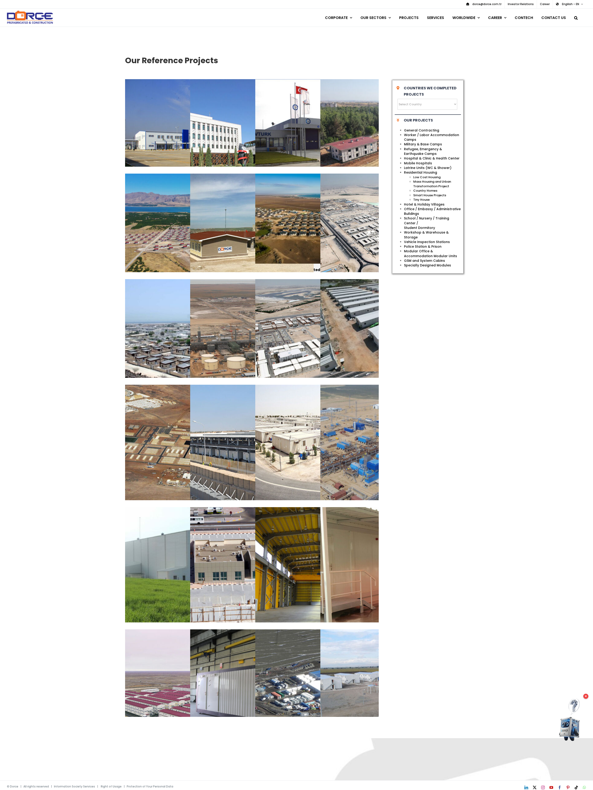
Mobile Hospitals (418, 163)
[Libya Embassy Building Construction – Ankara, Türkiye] (252, 141)
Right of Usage (111, 786)
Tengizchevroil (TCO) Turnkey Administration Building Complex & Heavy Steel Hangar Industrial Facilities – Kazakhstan (245, 341)
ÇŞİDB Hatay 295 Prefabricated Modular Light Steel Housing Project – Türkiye (310, 218)
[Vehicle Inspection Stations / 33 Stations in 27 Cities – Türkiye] (317, 141)
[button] (576, 17)
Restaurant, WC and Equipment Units (245, 691)
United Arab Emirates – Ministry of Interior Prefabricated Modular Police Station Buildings (245, 569)
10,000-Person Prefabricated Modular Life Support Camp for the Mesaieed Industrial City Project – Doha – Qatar (310, 446)
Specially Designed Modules (427, 265)
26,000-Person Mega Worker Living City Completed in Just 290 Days (375, 235)
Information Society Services (74, 786)
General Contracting (421, 130)
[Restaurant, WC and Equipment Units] (252, 691)
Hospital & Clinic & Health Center (432, 158)
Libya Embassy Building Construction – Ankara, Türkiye (245, 141)
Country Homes (425, 190)
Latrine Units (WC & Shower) (427, 167)
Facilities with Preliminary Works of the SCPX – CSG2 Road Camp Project (310, 691)
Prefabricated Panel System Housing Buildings (375, 141)
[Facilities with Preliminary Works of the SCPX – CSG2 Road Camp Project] (317, 691)
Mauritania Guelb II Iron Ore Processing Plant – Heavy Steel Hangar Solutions (310, 569)
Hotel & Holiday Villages (424, 204)
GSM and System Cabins (424, 260)
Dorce (14, 786)
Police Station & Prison (423, 246)
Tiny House (421, 199)
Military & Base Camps (423, 144)
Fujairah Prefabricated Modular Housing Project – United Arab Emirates (180, 341)
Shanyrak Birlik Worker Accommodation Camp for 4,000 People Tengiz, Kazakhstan (180, 691)
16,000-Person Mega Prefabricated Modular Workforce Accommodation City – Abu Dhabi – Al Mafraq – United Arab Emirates (310, 341)
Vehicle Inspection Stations (427, 242)
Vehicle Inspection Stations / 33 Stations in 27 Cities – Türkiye (310, 141)
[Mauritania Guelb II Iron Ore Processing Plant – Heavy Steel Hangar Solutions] (317, 569)
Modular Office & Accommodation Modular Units (430, 253)
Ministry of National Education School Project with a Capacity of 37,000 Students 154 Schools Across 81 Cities (245, 235)
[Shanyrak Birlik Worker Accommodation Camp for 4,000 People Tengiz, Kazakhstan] (187, 691)
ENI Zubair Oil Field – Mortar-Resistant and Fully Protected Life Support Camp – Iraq (245, 446)
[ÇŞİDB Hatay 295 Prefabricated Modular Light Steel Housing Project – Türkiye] (317, 219)
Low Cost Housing (427, 177)
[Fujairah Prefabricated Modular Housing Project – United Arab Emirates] (187, 341)
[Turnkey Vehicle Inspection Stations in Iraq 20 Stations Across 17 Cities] (187, 141)
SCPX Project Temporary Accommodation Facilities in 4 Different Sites (375, 691)
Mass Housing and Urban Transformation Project (432, 183)
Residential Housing (420, 172)
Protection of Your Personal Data (150, 786)
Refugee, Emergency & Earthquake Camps (423, 151)
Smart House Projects (429, 195)
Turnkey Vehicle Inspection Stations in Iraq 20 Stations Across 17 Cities (180, 141)
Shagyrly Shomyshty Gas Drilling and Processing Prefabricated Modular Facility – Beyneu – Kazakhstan (375, 446)
